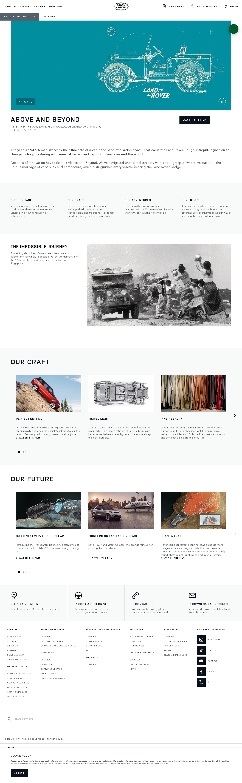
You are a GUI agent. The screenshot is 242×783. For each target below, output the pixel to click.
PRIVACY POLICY (55, 739)
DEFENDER (12, 641)
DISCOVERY (12, 646)
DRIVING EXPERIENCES (175, 641)
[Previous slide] (20, 102)
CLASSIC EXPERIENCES (175, 655)
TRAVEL (167, 650)
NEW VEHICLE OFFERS (18, 683)
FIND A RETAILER (15, 696)
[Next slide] (32, 102)
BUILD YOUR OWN (16, 655)
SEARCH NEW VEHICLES (19, 673)
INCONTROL (46, 664)
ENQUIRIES (135, 641)
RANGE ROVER (14, 636)
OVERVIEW (46, 636)
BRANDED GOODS (16, 678)
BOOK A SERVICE (49, 673)
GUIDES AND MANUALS (53, 678)
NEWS (133, 669)
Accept (19, 773)
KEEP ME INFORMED (17, 692)
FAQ (88, 650)
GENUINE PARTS (94, 646)
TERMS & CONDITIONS (33, 739)
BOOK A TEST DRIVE (17, 687)
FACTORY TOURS (172, 646)
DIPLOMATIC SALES (16, 659)
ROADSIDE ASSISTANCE (141, 636)
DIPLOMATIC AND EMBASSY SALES (58, 646)
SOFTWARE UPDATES (51, 669)
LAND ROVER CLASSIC (140, 664)
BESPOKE (11, 650)
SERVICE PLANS (94, 641)
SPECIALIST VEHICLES (52, 641)
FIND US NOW (137, 646)
